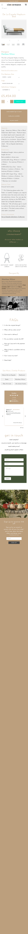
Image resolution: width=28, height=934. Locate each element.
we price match (14, 1)
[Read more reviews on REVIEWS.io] (14, 401)
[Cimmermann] (14, 4)
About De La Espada (8, 375)
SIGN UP (14, 542)
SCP (8, 286)
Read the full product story (9, 70)
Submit (8, 478)
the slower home (21, 383)
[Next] (18, 40)
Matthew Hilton (8, 54)
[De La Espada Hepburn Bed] (14, 29)
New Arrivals (7, 383)
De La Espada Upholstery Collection (13, 217)
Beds (6, 379)
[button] (3, 416)
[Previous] (9, 40)
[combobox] (11, 77)
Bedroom (22, 375)
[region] (14, 416)
